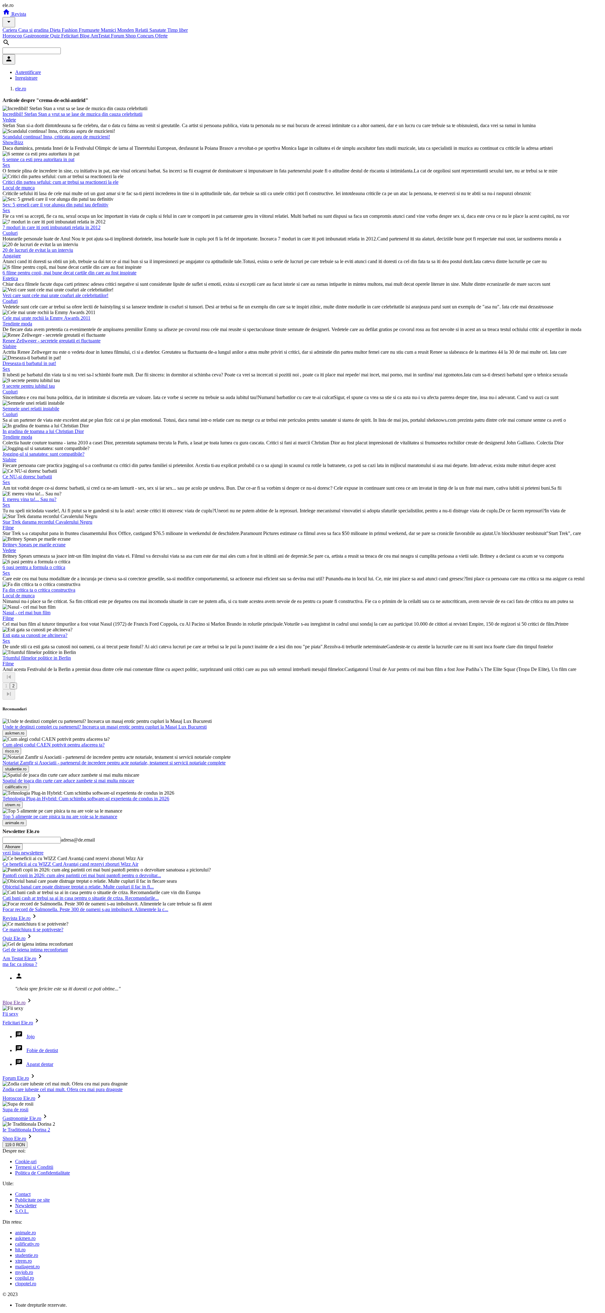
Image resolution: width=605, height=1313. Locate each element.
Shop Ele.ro (14, 1138)
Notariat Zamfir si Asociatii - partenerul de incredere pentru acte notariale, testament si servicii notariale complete (114, 762)
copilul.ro (24, 1278)
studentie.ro (26, 1255)
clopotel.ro (25, 1283)
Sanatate (158, 30)
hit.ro (20, 1249)
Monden (126, 30)
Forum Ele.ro (16, 1078)
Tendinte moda (17, 323)
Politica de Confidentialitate (42, 1172)
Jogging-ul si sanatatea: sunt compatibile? (43, 454)
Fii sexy (10, 1014)
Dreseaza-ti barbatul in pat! (29, 363)
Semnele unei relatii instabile (31, 408)
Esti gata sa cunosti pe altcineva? (35, 635)
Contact (23, 1194)
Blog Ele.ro (14, 1002)
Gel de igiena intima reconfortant (35, 949)
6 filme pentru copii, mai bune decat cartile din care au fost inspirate (69, 272)
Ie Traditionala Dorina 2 (26, 1129)
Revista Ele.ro (17, 918)
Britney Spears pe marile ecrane (34, 544)
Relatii (142, 30)
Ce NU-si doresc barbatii (27, 476)
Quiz (55, 35)
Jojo (30, 1036)
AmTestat (100, 35)
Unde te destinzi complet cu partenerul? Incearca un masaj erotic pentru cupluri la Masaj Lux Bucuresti (105, 727)
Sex (6, 165)
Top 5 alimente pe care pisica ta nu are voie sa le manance (60, 816)
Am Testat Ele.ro (19, 958)
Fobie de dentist (42, 1050)
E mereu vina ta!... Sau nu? (29, 499)
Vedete (9, 119)
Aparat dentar (39, 1064)
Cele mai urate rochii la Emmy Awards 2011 (46, 318)
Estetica (10, 278)
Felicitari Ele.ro (18, 1022)
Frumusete (90, 30)
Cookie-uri (26, 1161)
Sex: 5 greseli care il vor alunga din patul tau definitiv (55, 204)
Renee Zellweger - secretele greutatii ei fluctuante (52, 340)
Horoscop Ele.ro (19, 1098)
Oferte (161, 35)
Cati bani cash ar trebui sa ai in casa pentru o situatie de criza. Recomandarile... (81, 898)
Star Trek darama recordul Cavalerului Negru (47, 522)
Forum (118, 35)
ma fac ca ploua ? (20, 964)
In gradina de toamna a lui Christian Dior (43, 431)
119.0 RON (15, 1144)
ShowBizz (13, 142)
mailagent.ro (27, 1266)
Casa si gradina (34, 30)
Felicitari (70, 35)
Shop (131, 35)
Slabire (9, 346)
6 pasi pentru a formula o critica (34, 567)
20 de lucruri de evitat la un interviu (38, 250)
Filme (8, 527)
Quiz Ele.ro (14, 938)
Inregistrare (26, 78)
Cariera (10, 30)
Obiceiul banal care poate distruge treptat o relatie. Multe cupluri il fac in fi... (78, 886)
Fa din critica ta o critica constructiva (39, 590)
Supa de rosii (15, 1109)
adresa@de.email (78, 839)
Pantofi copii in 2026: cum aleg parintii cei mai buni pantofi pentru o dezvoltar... (82, 875)
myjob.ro (24, 1272)
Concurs (146, 35)
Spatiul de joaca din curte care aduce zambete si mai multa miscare (68, 780)
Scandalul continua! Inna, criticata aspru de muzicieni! (56, 136)
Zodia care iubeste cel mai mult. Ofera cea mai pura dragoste (63, 1089)
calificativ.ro (27, 1244)
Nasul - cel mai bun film (26, 612)
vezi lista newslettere (23, 852)
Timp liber (177, 30)
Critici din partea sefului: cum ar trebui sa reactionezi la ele (60, 182)
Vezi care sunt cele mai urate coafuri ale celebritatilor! (55, 295)
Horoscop (13, 35)
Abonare (12, 846)
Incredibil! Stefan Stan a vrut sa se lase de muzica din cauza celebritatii (72, 114)
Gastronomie (36, 35)
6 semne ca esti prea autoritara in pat (38, 159)
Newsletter (26, 1205)
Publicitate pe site (32, 1200)
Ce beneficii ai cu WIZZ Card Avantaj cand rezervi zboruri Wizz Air (70, 864)
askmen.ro (25, 1238)
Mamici (109, 30)
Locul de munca (19, 187)
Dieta (56, 30)
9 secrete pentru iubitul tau (29, 386)
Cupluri (10, 233)
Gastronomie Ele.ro (22, 1118)
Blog (85, 35)
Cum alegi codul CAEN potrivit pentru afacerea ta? (54, 744)
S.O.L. (22, 1211)
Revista (18, 14)
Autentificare (28, 72)
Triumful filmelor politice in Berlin (37, 658)
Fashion (70, 30)
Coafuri (10, 301)
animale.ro (25, 1232)
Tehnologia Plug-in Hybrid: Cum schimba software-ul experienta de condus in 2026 (86, 798)
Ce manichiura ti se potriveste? (33, 929)
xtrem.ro (23, 1261)
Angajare (12, 255)
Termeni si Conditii (34, 1167)
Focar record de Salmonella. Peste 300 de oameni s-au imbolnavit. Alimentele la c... (85, 909)
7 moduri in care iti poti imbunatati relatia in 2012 (52, 227)
